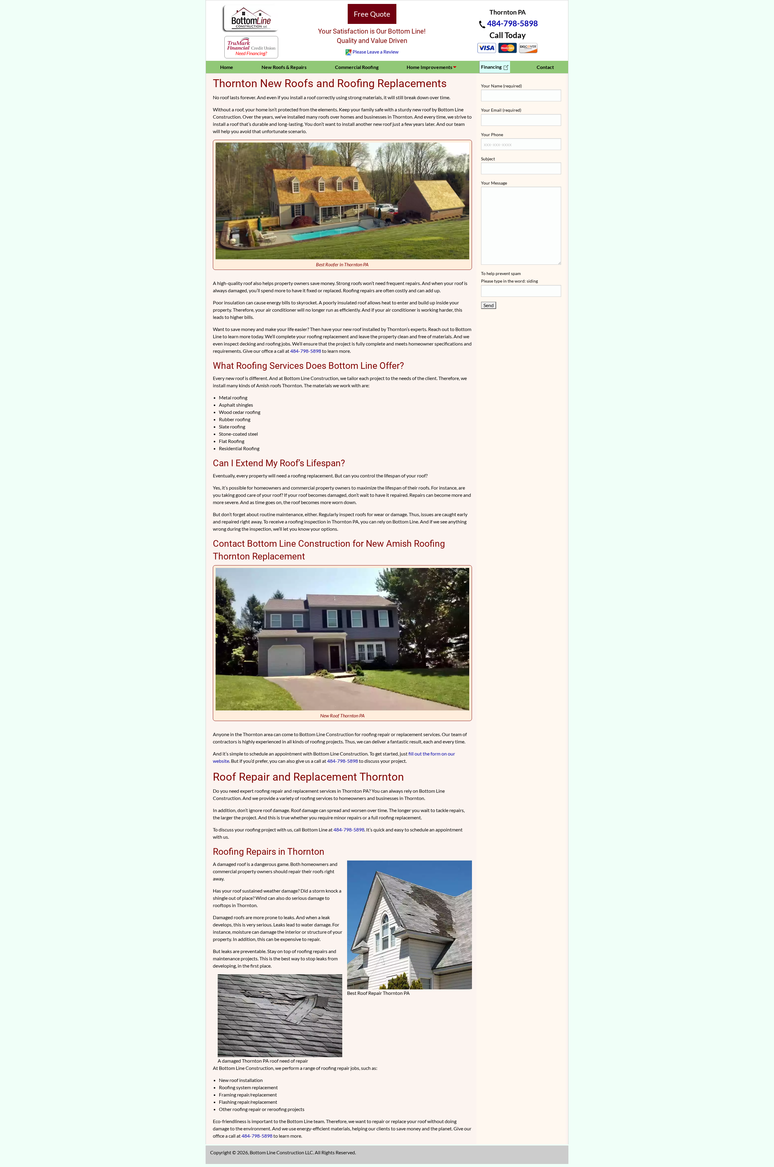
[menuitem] (227, 67)
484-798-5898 (512, 23)
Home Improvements (429, 67)
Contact (545, 67)
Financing (491, 67)
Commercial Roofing (357, 67)
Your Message (494, 182)
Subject (488, 158)
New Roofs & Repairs (284, 67)
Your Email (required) (501, 110)
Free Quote (372, 13)
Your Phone (492, 134)
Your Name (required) (501, 85)
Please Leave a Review (375, 51)
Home (226, 67)
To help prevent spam (509, 277)
